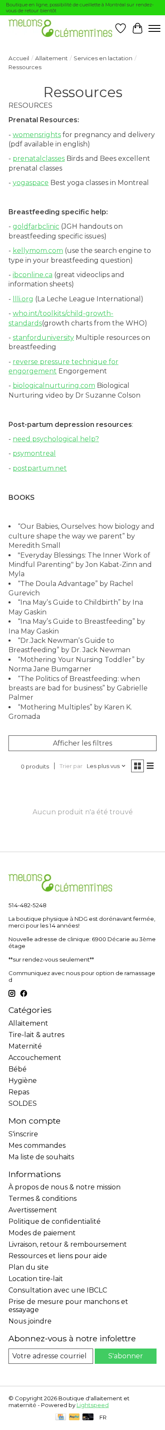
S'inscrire (23, 1134)
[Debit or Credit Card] (88, 1417)
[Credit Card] (60, 1417)
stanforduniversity (43, 338)
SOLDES (22, 1103)
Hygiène (22, 1081)
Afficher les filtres (82, 743)
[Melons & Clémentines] (60, 28)
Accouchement (34, 1058)
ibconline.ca (32, 275)
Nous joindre (30, 1321)
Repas (18, 1092)
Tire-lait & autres (36, 1035)
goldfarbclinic (36, 226)
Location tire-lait (35, 1279)
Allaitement (51, 58)
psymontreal (34, 453)
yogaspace (31, 183)
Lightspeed (93, 1405)
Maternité (25, 1046)
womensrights (37, 135)
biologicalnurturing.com (54, 385)
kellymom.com (38, 251)
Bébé (17, 1069)
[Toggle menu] (154, 28)
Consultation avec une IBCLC (57, 1290)
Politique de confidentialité (54, 1221)
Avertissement (32, 1210)
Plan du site (28, 1267)
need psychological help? (56, 439)
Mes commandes (37, 1145)
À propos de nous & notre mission (64, 1187)
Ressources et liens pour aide (57, 1256)
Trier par (71, 766)
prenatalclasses (39, 158)
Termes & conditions (42, 1198)
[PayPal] (74, 1417)
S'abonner (125, 1356)
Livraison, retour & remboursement (67, 1244)
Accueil (18, 58)
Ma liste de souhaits (41, 1157)
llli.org (23, 299)
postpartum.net (40, 468)
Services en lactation (103, 58)
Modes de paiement (42, 1233)
